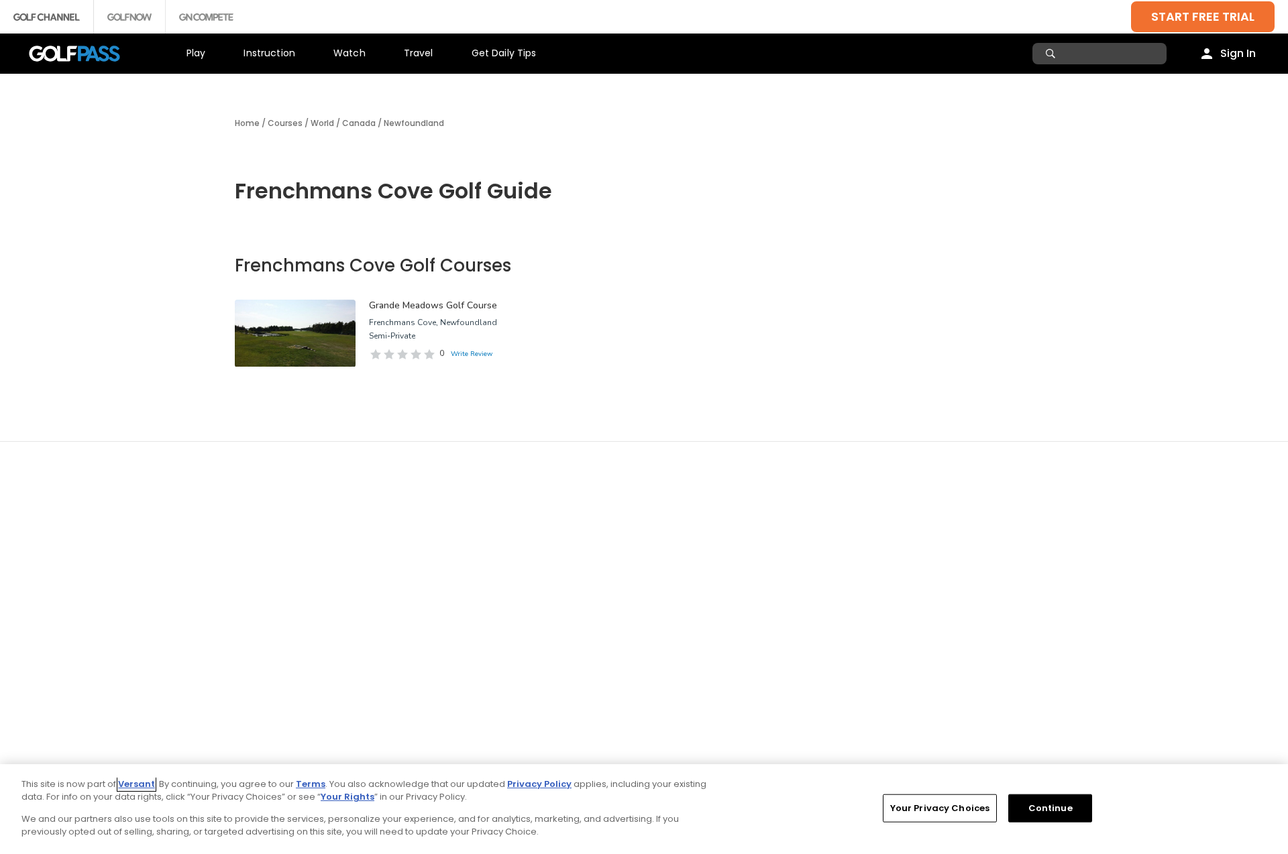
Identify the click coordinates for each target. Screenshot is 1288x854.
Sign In (1238, 53)
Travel (418, 53)
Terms (310, 784)
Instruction (269, 53)
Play (196, 53)
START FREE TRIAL (1202, 16)
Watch (349, 53)
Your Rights (347, 796)
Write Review (471, 354)
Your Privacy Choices (940, 808)
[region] (644, 809)
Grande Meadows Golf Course (433, 305)
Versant (136, 784)
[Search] (1052, 53)
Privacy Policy (539, 784)
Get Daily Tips (504, 53)
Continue (1050, 808)
